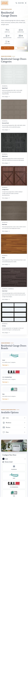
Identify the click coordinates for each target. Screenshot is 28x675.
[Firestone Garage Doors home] (4, 3)
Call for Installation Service (8, 47)
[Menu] (25, 2)
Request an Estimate (21, 47)
